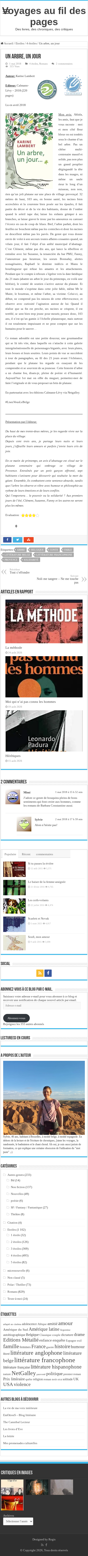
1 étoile (15, 1235)
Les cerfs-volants (38, 900)
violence (22, 1384)
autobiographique (14, 1335)
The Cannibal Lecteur (16, 1422)
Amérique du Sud (15, 1329)
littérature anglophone (36, 1352)
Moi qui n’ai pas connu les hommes (30, 702)
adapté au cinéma (12, 1324)
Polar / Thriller (16, 1284)
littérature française (16, 1367)
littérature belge (17, 554)
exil (79, 1340)
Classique (45, 1335)
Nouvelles (17, 1194)
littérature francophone (54, 554)
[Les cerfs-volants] (14, 905)
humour (78, 1346)
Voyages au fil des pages (44, 16)
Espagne (71, 1340)
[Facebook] (48, 973)
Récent (26, 854)
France (38, 1346)
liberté (6, 1353)
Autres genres (15, 1175)
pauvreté (41, 1374)
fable (68, 549)
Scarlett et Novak (38, 918)
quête (28, 1379)
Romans (43, 63)
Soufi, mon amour (39, 937)
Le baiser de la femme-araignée (47, 882)
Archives (8, 1515)
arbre (21, 549)
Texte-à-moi (14, 1298)
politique (54, 1373)
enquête (59, 1340)
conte (54, 549)
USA (8, 1384)
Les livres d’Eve (13, 1429)
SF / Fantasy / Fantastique (26, 1207)
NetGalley (24, 1373)
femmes (25, 1347)
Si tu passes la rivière (40, 863)
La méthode (13, 647)
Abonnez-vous (16, 1018)
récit (60, 1379)
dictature (67, 1335)
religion (38, 1379)
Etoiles (20, 43)
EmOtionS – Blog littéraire (19, 1415)
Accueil (8, 43)
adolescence (29, 1324)
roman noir (50, 1379)
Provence (11, 559)
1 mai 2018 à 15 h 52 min (69, 792)
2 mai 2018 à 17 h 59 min (69, 819)
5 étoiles (16, 1262)
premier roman (72, 1374)
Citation (12, 1222)
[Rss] (40, 973)
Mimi (26, 792)
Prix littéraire (14, 1379)
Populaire (10, 854)
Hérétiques (13, 756)
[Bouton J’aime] (8, 526)
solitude (68, 1379)
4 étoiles (31, 43)
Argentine (65, 1330)
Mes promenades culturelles (20, 1443)
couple (56, 1335)
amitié (52, 1323)
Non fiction (18, 1187)
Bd (12, 1180)
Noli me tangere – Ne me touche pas (57, 579)
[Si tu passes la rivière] (14, 869)
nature (7, 1374)
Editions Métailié (21, 1340)
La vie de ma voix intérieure (20, 1408)
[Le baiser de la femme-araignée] (14, 887)
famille (11, 1346)
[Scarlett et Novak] (14, 924)
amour (65, 1323)
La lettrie (8, 1436)
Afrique (42, 1324)
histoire (62, 1346)
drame (79, 1334)
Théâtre (15, 1214)
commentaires (44, 854)
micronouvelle (16, 1270)
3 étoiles (16, 1248)
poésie (15, 1200)
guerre (50, 1347)
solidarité (31, 559)
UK (76, 1379)
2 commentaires (64, 63)
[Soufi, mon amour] (14, 942)
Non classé (14, 1277)
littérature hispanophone (56, 1367)
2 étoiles (16, 1242)
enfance (45, 1340)
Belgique (37, 549)
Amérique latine (44, 1329)
